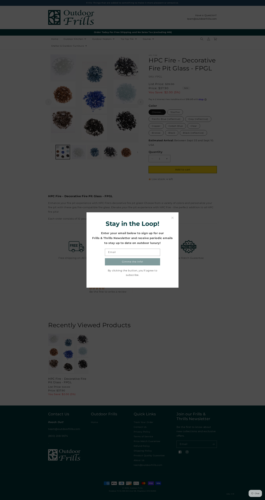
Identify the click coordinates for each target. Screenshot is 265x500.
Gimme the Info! (132, 261)
